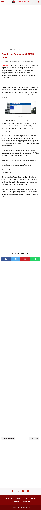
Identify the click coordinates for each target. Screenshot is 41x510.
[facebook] (6, 259)
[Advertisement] (20, 27)
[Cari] (38, 3)
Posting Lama (34, 438)
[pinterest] (25, 259)
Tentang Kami (8, 498)
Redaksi (18, 498)
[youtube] (27, 492)
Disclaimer (26, 501)
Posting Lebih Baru (8, 438)
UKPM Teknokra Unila (13, 61)
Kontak (26, 498)
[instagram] (18, 492)
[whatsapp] (35, 259)
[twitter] (15, 259)
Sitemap (33, 498)
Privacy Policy (15, 501)
